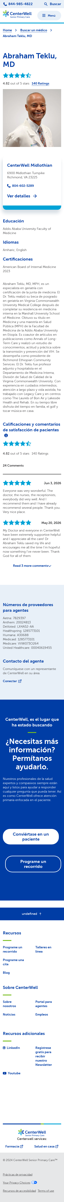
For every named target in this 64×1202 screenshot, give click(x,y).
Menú (51, 15)
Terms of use (46, 1190)
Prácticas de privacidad (17, 1174)
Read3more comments (30, 565)
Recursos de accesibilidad (19, 1190)
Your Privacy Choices (16, 1182)
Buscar (55, 4)
